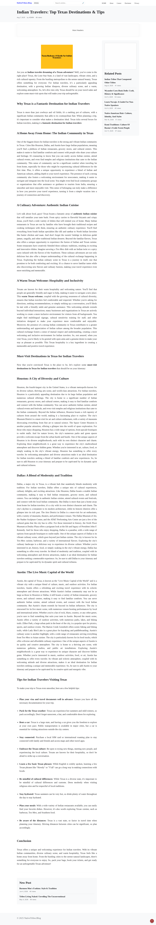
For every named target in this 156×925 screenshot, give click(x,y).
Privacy (137, 3)
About (111, 3)
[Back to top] (152, 921)
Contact (119, 3)
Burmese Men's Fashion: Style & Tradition (38, 888)
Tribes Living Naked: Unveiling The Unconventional (42, 896)
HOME (104, 3)
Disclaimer (128, 3)
